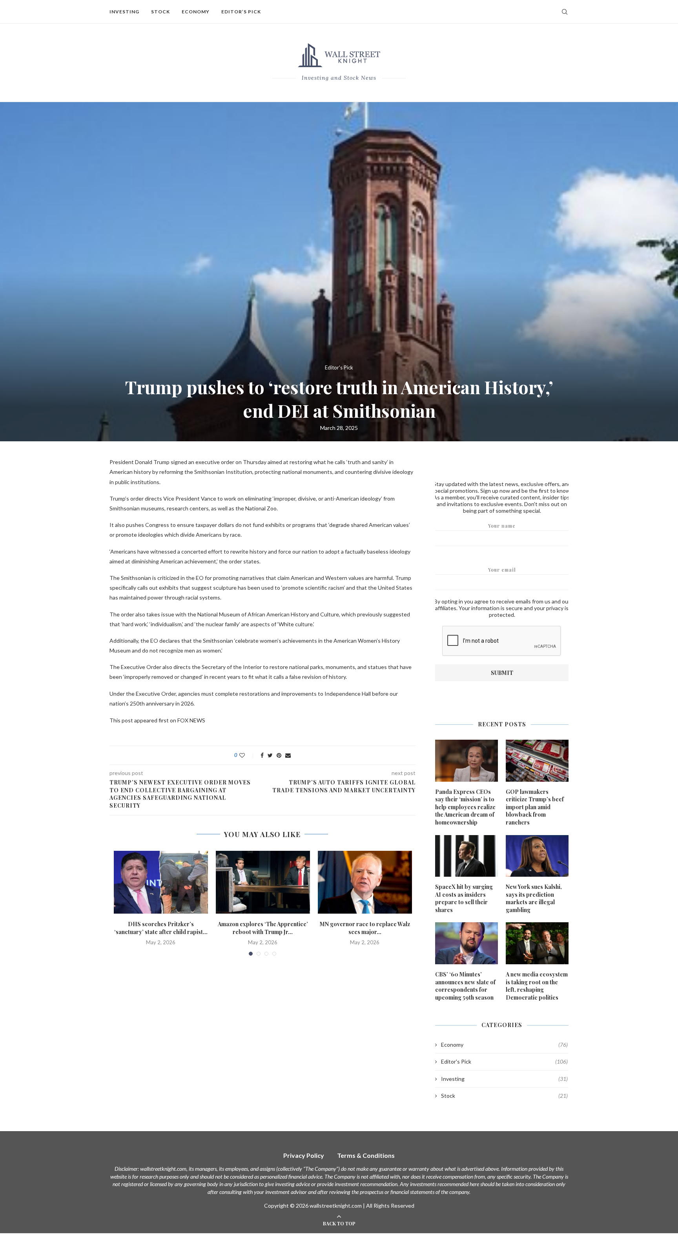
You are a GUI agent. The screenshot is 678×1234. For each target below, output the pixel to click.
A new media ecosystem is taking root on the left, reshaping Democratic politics (537, 986)
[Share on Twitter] (270, 755)
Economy (196, 12)
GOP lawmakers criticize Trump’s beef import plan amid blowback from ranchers (535, 807)
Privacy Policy (303, 1155)
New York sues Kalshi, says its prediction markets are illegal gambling (534, 898)
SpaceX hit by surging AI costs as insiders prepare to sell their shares (464, 898)
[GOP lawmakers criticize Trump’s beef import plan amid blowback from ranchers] (537, 761)
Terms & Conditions (366, 1155)
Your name (502, 526)
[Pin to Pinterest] (279, 755)
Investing (124, 12)
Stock (160, 12)
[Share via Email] (288, 755)
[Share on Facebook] (262, 755)
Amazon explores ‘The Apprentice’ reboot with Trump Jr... (263, 928)
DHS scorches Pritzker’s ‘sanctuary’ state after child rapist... (161, 928)
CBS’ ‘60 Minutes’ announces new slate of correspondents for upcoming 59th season (465, 986)
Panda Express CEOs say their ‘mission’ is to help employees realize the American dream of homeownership (465, 807)
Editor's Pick (339, 368)
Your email (502, 570)
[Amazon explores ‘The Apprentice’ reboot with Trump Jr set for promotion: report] (263, 882)
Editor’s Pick (241, 12)
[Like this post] (247, 755)
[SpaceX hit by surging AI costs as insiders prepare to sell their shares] (466, 856)
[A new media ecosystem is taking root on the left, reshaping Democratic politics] (537, 943)
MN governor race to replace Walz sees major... (365, 928)
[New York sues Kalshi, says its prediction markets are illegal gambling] (537, 856)
